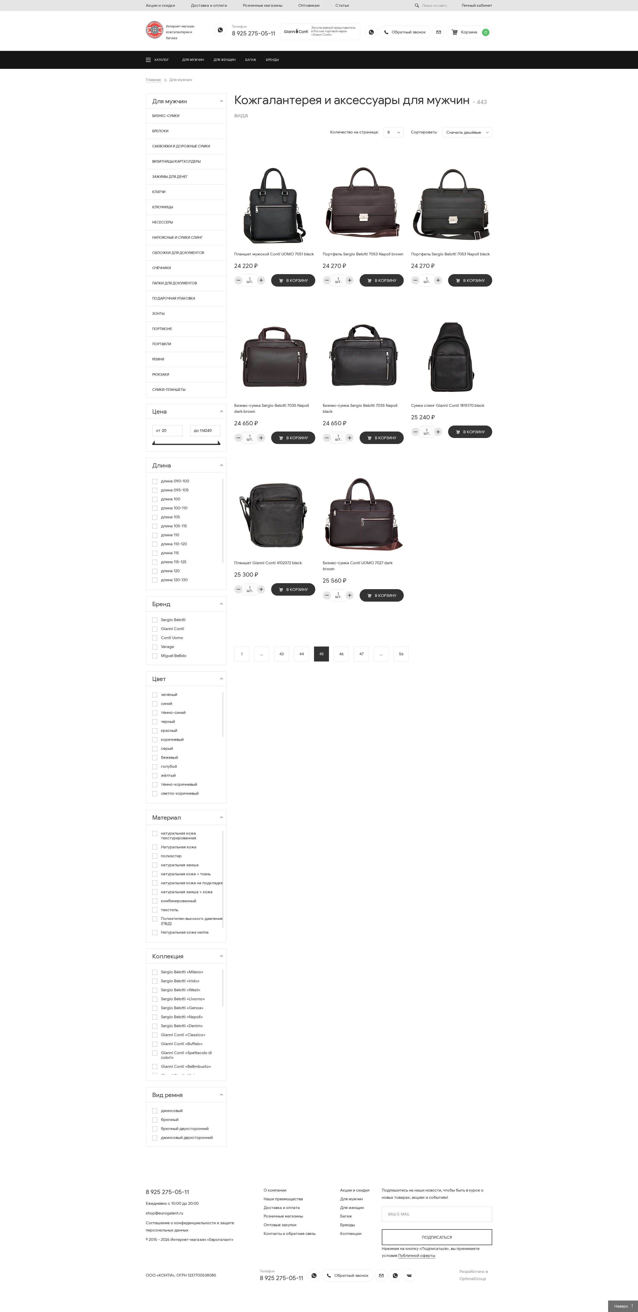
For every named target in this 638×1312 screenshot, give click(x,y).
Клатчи (158, 192)
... (261, 654)
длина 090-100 (175, 481)
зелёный (169, 694)
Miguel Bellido (173, 656)
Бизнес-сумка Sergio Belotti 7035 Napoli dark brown (271, 408)
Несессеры (162, 222)
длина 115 (170, 553)
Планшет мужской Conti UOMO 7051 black (274, 254)
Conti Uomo (172, 638)
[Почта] (438, 32)
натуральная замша (180, 865)
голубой (169, 766)
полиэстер (171, 856)
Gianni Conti (172, 629)
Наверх (621, 1306)
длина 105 (170, 517)
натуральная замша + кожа (187, 892)
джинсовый (172, 1110)
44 (301, 654)
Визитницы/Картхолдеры (176, 161)
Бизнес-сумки (165, 116)
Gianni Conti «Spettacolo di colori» (186, 1055)
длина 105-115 (174, 526)
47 (361, 654)
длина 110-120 (174, 544)
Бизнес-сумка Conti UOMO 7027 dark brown (358, 565)
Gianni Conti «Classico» (183, 1035)
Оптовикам (308, 5)
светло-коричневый (180, 793)
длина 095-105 (175, 490)
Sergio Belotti (173, 620)
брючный (169, 1119)
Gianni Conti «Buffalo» (182, 1044)
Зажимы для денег (170, 177)
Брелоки (160, 131)
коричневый (172, 739)
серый (167, 748)
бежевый (169, 757)
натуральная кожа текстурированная (178, 836)
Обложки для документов (178, 253)
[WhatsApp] (220, 29)
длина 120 (170, 571)
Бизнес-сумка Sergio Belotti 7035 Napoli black (360, 408)
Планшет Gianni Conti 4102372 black (268, 562)
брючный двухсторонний (185, 1128)
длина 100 (170, 499)
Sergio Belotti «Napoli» (182, 1017)
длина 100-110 (174, 508)
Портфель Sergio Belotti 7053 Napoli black (450, 254)
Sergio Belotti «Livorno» (183, 999)
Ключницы (162, 207)
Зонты (158, 314)
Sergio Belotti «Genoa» (182, 1008)
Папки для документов (174, 283)
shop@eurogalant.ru (164, 1213)
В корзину (296, 280)
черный (168, 721)
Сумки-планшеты (168, 390)
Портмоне (162, 329)
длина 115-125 (173, 562)
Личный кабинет (477, 5)
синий (166, 703)
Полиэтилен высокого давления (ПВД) (192, 921)
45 (321, 654)
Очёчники (161, 268)
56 (401, 654)
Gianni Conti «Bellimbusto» (186, 1066)
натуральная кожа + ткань (186, 874)
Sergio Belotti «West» (180, 990)
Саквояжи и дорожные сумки (181, 146)
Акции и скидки (160, 5)
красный (169, 730)
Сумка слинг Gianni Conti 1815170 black (447, 405)
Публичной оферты (416, 1255)
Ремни (158, 359)
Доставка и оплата (209, 5)
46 (341, 654)
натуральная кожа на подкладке (192, 883)
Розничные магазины (262, 5)
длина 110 (170, 535)
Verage (167, 647)
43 (281, 654)
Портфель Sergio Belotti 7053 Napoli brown (363, 254)
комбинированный (178, 901)
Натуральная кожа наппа (185, 932)
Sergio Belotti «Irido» (180, 981)
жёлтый (168, 775)
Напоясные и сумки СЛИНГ (177, 237)
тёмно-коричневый (179, 784)
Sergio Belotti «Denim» (182, 1026)
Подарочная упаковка (173, 298)
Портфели (161, 344)
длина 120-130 (174, 580)
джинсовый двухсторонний (187, 1137)
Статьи (342, 5)
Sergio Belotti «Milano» (182, 972)
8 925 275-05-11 (253, 33)
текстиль (169, 910)
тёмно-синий (173, 712)
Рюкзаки (160, 374)
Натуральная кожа (178, 847)
